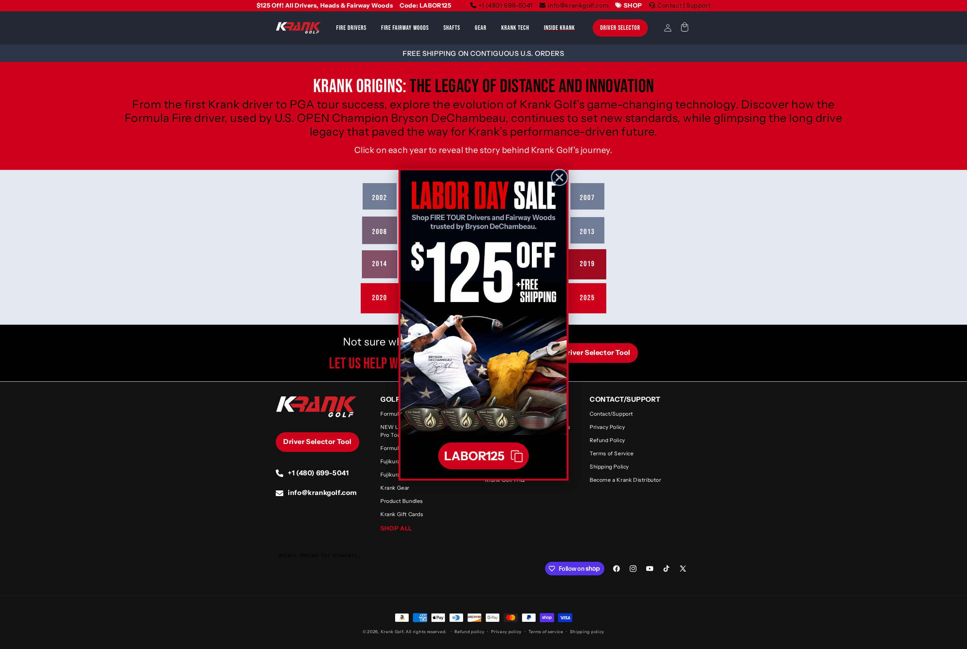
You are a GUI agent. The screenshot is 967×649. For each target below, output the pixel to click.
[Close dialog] (559, 177)
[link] (483, 302)
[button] (483, 455)
